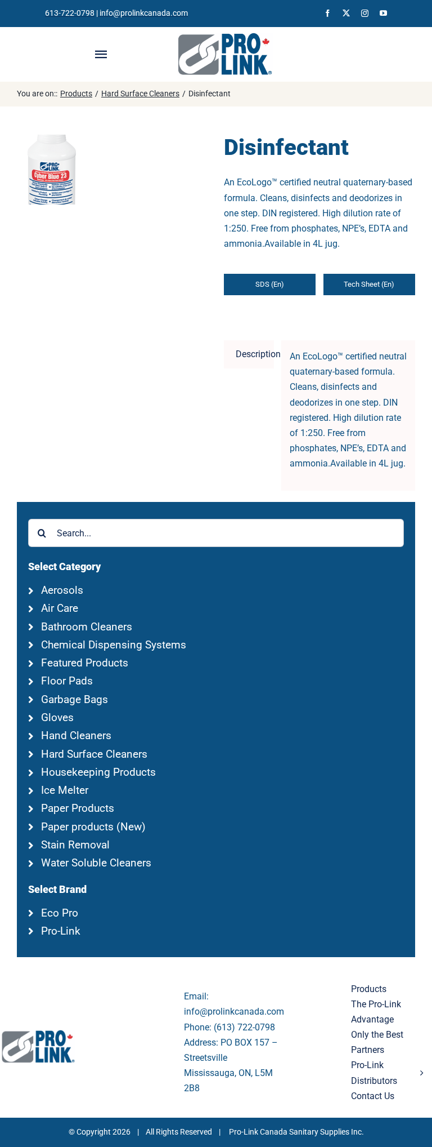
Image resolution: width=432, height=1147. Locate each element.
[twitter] (346, 13)
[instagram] (364, 13)
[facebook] (327, 13)
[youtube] (383, 13)
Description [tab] (254, 354)
